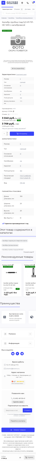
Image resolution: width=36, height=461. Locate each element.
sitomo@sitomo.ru (12, 369)
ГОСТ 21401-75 (25, 178)
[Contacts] (27, 2)
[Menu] (3, 3)
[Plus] (7, 133)
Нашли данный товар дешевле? (14, 128)
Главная (4, 18)
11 (20, 94)
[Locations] (22, 2)
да (21, 91)
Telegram (22, 354)
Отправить (27, 410)
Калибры (11, 18)
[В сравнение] (20, 457)
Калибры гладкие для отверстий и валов (14, 240)
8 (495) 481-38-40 (19, 398)
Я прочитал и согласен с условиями (19, 415)
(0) (9, 114)
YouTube (18, 354)
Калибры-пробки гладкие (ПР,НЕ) (12, 250)
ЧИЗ (14, 108)
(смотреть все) (21, 74)
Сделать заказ (18, 402)
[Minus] (7, 135)
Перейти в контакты (18, 421)
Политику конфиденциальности (22, 414)
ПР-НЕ (22, 183)
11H (21, 98)
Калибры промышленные (24, 18)
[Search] (3, 13)
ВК (13, 354)
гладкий (22, 82)
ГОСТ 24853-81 (25, 176)
